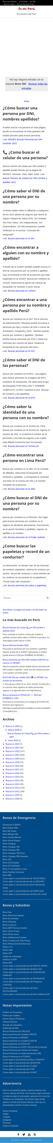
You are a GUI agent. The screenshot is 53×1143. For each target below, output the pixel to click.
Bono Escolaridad (10, 918)
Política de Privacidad (12, 1012)
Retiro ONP (8, 950)
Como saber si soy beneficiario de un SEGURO (23, 881)
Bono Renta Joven (11, 934)
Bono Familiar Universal (13, 872)
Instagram (7, 1120)
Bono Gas (7, 912)
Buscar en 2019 (13, 762)
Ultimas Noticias (10, 1022)
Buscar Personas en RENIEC (16, 1038)
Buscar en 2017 (13, 769)
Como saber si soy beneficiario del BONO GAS (23, 891)
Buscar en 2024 (13, 744)
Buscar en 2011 (13, 791)
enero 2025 (13, 740)
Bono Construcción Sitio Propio (16, 941)
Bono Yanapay (9, 844)
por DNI (32, 1)
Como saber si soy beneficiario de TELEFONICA (24, 878)
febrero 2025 (14, 730)
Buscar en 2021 (13, 755)
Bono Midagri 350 (10, 834)
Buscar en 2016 (13, 773)
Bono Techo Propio (11, 931)
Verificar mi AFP (10, 960)
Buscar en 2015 (13, 777)
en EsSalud (23, 1)
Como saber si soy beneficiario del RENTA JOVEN (25, 966)
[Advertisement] (26, 45)
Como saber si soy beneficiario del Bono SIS (22, 969)
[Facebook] (18, 1134)
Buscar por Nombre (10, 1)
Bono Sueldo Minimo (12, 837)
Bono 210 (7, 859)
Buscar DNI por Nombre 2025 (16, 645)
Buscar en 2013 (13, 784)
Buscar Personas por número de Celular (20, 1050)
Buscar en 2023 (13, 748)
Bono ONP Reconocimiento (15, 928)
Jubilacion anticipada (12, 956)
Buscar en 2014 (13, 780)
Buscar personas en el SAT (21, 351)
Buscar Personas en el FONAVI (16, 1057)
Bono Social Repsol (11, 841)
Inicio (26, 101)
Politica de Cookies (11, 1016)
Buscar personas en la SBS (21, 489)
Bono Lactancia (9, 925)
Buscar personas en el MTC (21, 398)
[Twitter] (24, 1134)
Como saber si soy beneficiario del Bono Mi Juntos (25, 894)
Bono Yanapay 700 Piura (14, 853)
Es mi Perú (26, 9)
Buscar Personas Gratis (25, 4)
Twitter (6, 1114)
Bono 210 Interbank (11, 866)
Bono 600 (7, 875)
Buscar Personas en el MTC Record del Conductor (25, 1047)
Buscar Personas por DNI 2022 (16, 1031)
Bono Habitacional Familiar (15, 937)
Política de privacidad (34, 1140)
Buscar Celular (9, 4)
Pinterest (6, 1123)
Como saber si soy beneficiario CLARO (20, 1066)
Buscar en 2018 (13, 766)
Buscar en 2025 (13, 726)
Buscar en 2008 (13, 799)
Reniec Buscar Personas (14, 1019)
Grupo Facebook (10, 1111)
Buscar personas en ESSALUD (16, 1044)
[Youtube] (29, 1134)
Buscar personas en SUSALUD (23, 446)
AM (12, 1140)
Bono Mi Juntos (9, 831)
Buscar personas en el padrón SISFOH (20, 1041)
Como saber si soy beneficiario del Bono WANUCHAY (26, 994)
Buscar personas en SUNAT (22, 291)
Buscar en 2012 (13, 788)
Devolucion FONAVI (11, 825)
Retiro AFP (7, 953)
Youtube (6, 1117)
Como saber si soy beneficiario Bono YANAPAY (24, 1060)
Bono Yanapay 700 (11, 847)
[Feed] (35, 1134)
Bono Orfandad (9, 922)
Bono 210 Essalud (11, 863)
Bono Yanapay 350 (11, 850)
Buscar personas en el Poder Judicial (26, 537)
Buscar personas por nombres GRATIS (20, 1034)
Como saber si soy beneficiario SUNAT (20, 1072)
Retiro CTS (8, 947)
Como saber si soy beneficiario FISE (19, 1069)
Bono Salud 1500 (10, 828)
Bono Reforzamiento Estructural (17, 944)
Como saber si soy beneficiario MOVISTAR (21, 1063)
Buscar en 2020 (13, 759)
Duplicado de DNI (10, 1028)
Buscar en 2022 (13, 751)
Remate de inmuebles (12, 1025)
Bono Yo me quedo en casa (15, 869)
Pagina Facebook (10, 1126)
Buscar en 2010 (13, 795)
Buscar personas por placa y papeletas (27, 585)
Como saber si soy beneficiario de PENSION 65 (24, 979)
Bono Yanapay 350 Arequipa (15, 856)
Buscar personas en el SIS (21, 238)
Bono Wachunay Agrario (13, 915)
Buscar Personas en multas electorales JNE (22, 1053)
